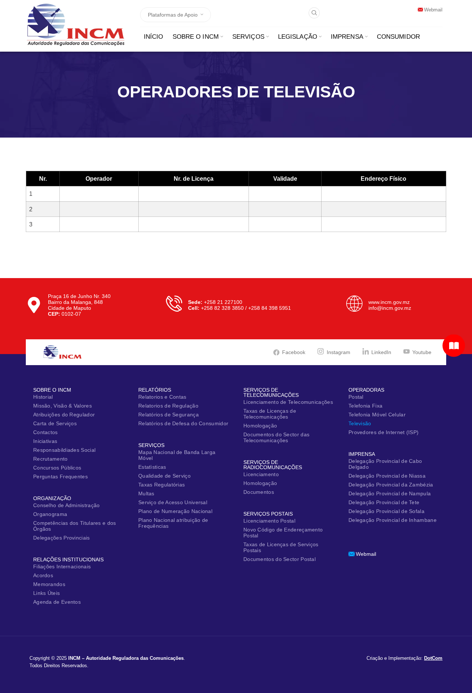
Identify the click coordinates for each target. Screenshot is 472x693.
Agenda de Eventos (57, 602)
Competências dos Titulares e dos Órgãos (74, 526)
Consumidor (398, 36)
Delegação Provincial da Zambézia (390, 485)
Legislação (297, 36)
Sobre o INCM (196, 36)
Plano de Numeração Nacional (175, 511)
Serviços (248, 36)
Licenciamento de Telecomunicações (288, 402)
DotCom (433, 658)
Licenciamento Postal (269, 521)
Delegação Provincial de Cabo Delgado (385, 464)
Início (153, 36)
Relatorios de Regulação (168, 406)
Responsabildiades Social (64, 450)
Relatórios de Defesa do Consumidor (183, 423)
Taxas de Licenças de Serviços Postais (281, 547)
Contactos (45, 432)
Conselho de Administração (66, 505)
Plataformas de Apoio (173, 15)
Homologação (260, 426)
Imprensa (347, 36)
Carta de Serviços (55, 423)
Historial (43, 397)
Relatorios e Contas (162, 397)
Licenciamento (261, 474)
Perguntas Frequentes (60, 476)
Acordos (43, 575)
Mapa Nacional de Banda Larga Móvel (176, 455)
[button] (314, 12)
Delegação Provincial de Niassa (387, 476)
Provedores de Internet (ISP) (383, 432)
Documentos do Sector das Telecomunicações (276, 437)
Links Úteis (46, 593)
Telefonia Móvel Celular (377, 414)
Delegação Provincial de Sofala (386, 511)
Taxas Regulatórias (161, 485)
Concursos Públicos (57, 468)
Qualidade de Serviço (164, 476)
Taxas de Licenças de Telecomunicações (269, 414)
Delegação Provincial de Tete (383, 502)
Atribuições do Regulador (64, 414)
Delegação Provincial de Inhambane (392, 520)
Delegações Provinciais (61, 538)
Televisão (359, 423)
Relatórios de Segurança (168, 414)
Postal (356, 397)
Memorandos (49, 584)
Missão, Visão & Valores (62, 406)
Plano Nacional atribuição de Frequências (173, 523)
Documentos (258, 492)
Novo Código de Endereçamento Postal (283, 532)
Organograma (50, 514)
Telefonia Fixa (365, 406)
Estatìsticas (152, 467)
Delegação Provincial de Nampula (389, 493)
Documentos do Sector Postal (279, 559)
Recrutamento (50, 459)
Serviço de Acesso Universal (172, 502)
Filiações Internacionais (62, 566)
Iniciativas (45, 441)
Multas (146, 493)
